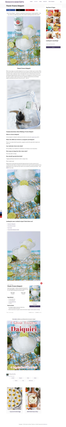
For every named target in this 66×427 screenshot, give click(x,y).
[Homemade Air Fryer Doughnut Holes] (57, 35)
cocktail (12, 378)
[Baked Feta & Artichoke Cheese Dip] (57, 27)
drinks (35, 378)
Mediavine (45, 424)
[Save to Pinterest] (1, 217)
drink (28, 378)
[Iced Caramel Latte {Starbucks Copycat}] (49, 35)
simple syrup (34, 137)
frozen (16, 380)
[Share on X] (1, 215)
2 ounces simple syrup (12, 301)
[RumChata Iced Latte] (57, 20)
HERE (7, 167)
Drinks (13, 376)
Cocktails (11, 376)
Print (35, 306)
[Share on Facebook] (1, 213)
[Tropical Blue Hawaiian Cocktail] (49, 27)
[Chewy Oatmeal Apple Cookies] (57, 13)
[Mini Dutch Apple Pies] (49, 20)
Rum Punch (10, 227)
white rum (31, 380)
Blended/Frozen (8, 376)
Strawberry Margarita (11, 224)
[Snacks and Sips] (14, 2)
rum (23, 380)
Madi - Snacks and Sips (12, 373)
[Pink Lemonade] (49, 13)
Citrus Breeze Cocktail (11, 225)
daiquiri (20, 378)
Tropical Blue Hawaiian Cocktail (13, 229)
